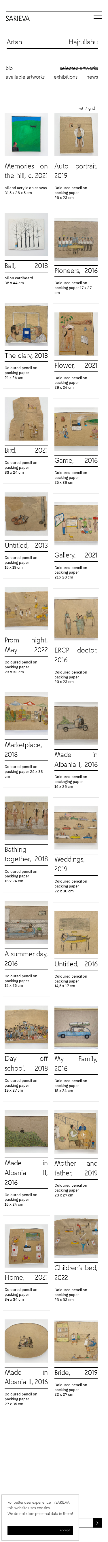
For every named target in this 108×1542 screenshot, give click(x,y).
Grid (91, 109)
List (81, 109)
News (92, 77)
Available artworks (25, 77)
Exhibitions (65, 77)
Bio (9, 68)
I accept (40, 1530)
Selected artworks (79, 68)
